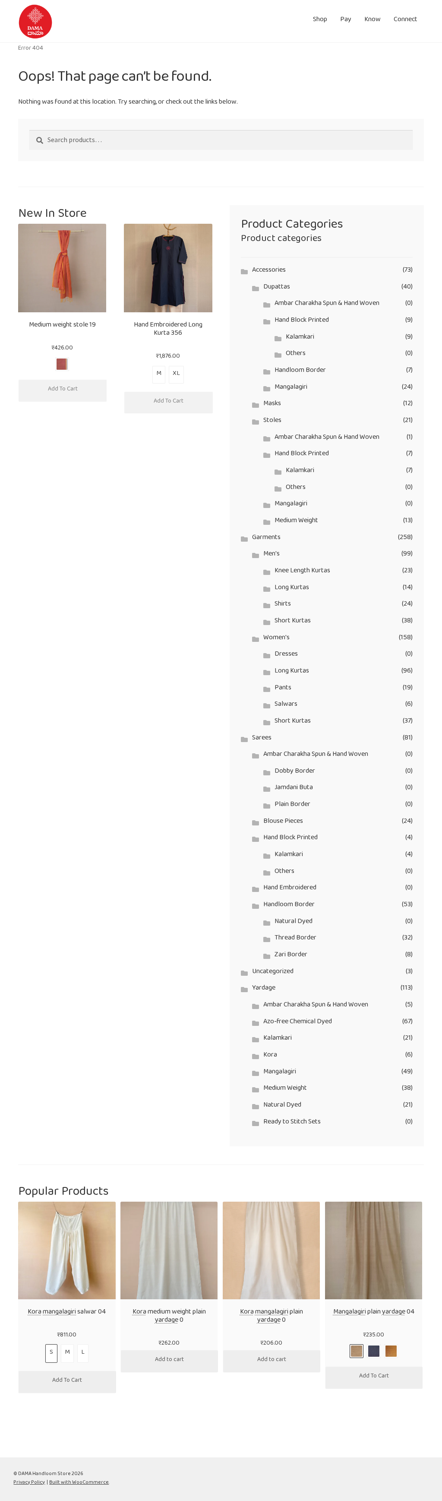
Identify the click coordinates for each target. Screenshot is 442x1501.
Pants (283, 689)
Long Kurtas (292, 589)
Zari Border (291, 956)
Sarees (262, 739)
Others (296, 355)
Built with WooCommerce (79, 1483)
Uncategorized (273, 973)
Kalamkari (300, 338)
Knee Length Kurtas (302, 572)
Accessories (269, 271)
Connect (405, 21)
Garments (266, 539)
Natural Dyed (294, 923)
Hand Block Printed (302, 322)
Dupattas (276, 288)
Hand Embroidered (289, 889)
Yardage (263, 989)
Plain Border (292, 806)
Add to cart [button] (169, 1361)
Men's (271, 555)
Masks (272, 405)
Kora (270, 1056)
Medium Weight (296, 522)
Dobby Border (295, 773)
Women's (276, 639)
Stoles (272, 422)
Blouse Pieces (283, 823)
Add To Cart (63, 390)
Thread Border (295, 939)
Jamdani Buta (294, 789)
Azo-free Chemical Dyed (297, 1023)
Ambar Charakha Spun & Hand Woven (327, 305)
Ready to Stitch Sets (292, 1123)
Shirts (283, 605)
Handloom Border (300, 372)
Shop (320, 21)
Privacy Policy (29, 1483)
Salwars (286, 706)
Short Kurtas (293, 622)
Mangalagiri (291, 389)
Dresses (286, 655)
